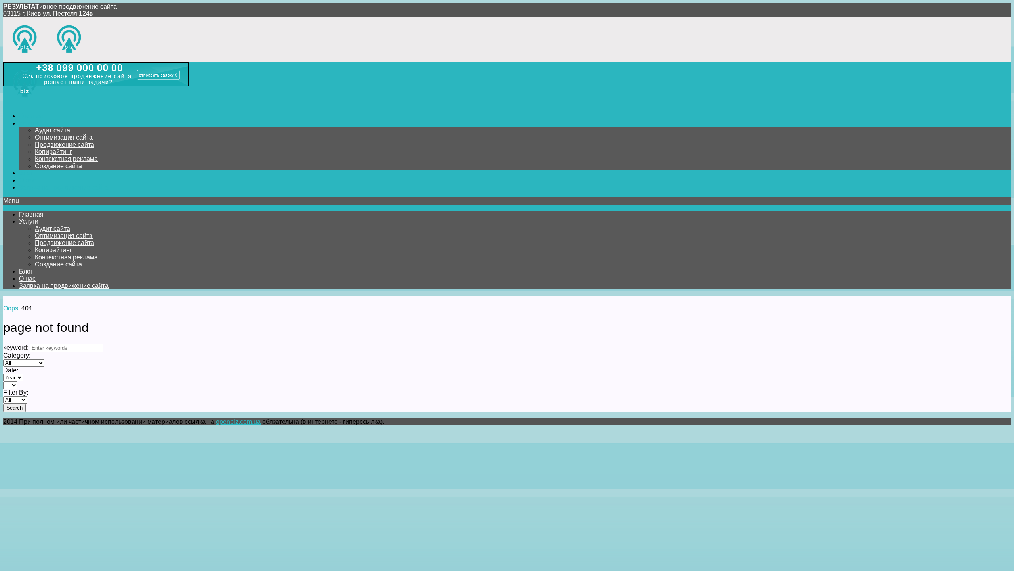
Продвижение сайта (64, 144)
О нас (27, 180)
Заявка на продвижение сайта (64, 187)
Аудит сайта (52, 130)
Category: (16, 355)
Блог (26, 173)
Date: (10, 370)
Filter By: (15, 392)
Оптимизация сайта (64, 137)
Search (14, 408)
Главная (31, 116)
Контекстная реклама (66, 158)
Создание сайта (58, 166)
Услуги (28, 123)
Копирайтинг (53, 151)
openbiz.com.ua (238, 421)
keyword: (16, 347)
